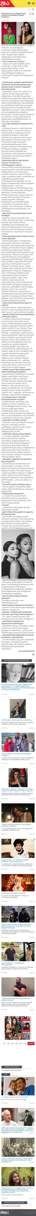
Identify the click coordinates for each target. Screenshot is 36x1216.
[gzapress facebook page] (29, 3)
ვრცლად (32, 694)
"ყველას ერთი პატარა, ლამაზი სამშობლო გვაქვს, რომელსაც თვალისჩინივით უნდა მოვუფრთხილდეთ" (16, 926)
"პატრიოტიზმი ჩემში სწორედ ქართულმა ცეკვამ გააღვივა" (15, 999)
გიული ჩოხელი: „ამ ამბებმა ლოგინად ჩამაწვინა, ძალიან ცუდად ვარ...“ (14, 860)
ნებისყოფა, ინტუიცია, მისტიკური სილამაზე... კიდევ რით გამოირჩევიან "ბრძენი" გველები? (17, 790)
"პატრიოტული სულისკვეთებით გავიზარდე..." (17, 720)
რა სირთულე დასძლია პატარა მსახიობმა (14, 1097)
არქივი (31, 1043)
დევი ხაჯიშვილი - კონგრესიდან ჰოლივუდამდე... (12, 964)
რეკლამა (32, 1212)
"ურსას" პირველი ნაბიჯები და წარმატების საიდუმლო (16, 754)
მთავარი (24, 1212)
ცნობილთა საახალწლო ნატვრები (13, 893)
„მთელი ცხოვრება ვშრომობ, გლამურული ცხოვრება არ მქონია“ (16, 825)
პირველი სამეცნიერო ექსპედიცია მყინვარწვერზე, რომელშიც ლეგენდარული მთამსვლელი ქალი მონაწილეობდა (17, 1160)
